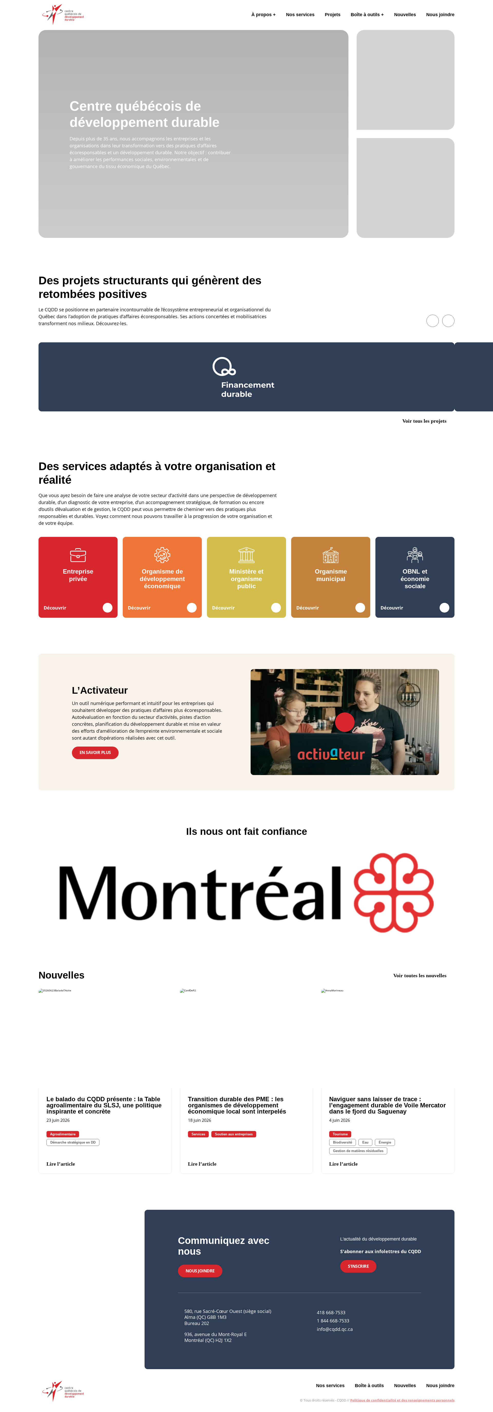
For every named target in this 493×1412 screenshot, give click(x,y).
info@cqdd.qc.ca (335, 1329)
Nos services (300, 14)
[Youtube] (410, 1325)
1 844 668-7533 (333, 1321)
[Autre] (419, 1325)
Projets (332, 14)
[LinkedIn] (402, 1325)
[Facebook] (393, 1325)
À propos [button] (261, 14)
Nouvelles (405, 14)
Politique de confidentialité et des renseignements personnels (402, 1400)
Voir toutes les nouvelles (420, 976)
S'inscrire (358, 1266)
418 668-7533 (331, 1312)
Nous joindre (440, 14)
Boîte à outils (365, 14)
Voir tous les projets (424, 421)
